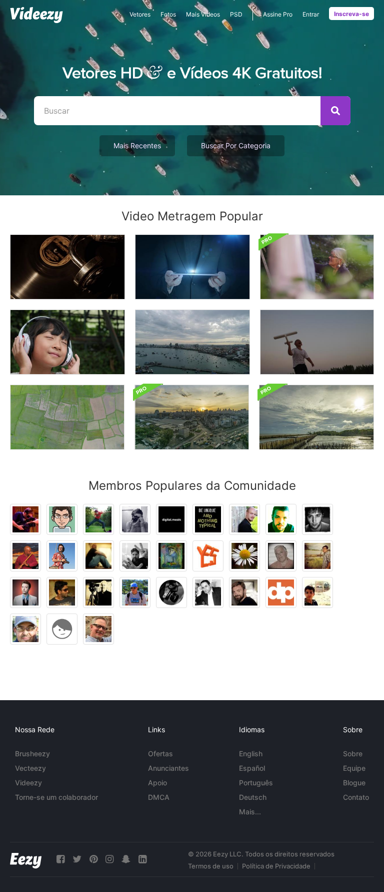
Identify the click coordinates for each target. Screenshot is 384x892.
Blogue (354, 782)
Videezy (28, 782)
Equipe (354, 768)
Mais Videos (203, 14)
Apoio (157, 782)
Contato (356, 797)
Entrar (310, 14)
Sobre (352, 753)
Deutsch (252, 797)
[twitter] (77, 859)
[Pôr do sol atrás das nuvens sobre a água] (316, 417)
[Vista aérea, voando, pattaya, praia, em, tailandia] (192, 342)
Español (252, 768)
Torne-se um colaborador (56, 797)
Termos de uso (211, 866)
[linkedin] (142, 859)
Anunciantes (168, 768)
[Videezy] (36, 15)
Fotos (168, 14)
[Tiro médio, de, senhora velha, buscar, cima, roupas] (317, 267)
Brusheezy (32, 753)
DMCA (159, 797)
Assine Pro (277, 14)
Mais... (250, 811)
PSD (236, 14)
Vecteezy (30, 768)
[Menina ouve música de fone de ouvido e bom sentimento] (67, 342)
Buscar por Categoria (235, 145)
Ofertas (160, 753)
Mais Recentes (137, 145)
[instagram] (110, 859)
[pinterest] (94, 859)
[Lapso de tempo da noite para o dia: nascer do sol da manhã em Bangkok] (191, 417)
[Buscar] (335, 110)
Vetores (140, 14)
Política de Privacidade (276, 866)
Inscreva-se (351, 14)
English (250, 753)
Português (256, 782)
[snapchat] (126, 859)
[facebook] (60, 859)
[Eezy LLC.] (26, 859)
